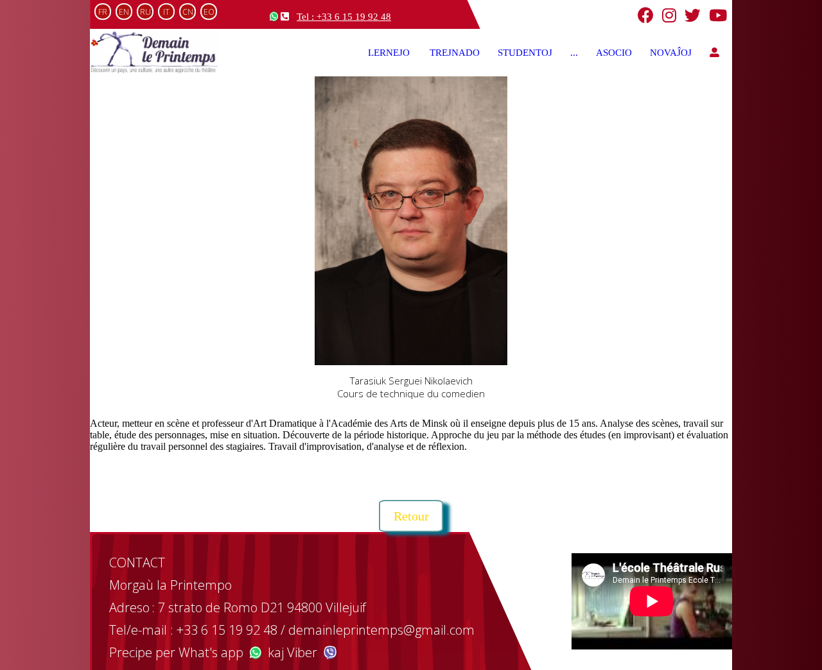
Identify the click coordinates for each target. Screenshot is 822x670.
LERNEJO (390, 52)
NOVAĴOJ (671, 52)
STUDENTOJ (525, 52)
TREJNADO (455, 52)
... (574, 52)
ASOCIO (614, 52)
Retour (411, 516)
